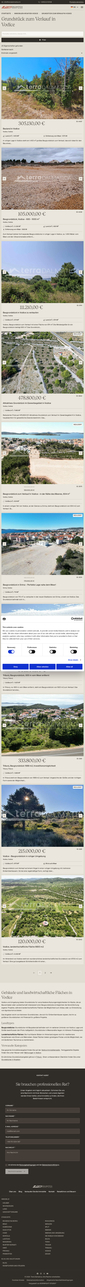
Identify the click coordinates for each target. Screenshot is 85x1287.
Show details (73, 660)
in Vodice (37, 1052)
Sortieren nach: (7, 49)
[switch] (32, 652)
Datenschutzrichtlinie (49, 1165)
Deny (16, 667)
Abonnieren (42, 1280)
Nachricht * (10, 1148)
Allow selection (42, 667)
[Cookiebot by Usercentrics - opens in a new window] (72, 619)
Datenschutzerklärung (48, 1275)
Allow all (69, 667)
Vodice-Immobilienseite (51, 1050)
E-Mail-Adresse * (12, 1127)
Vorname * (9, 1106)
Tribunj (39, 1057)
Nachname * (10, 1116)
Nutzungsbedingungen (27, 1165)
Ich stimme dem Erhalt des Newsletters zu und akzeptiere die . (29, 1275)
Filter (44, 40)
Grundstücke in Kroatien (10, 1059)
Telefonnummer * (12, 1137)
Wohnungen (29, 1052)
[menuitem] (10, 2)
